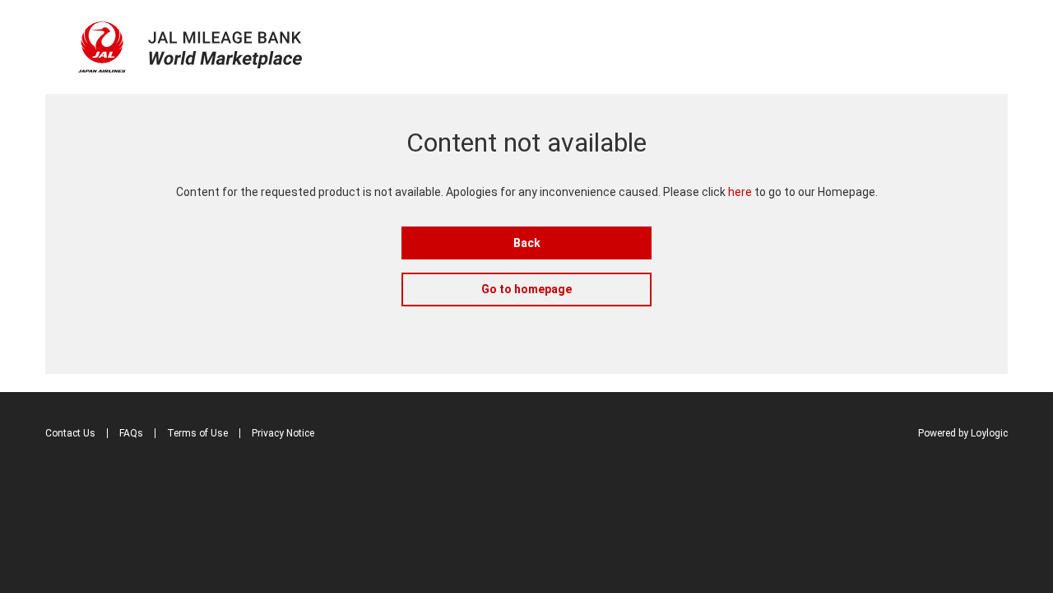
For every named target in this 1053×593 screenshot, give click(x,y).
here (740, 191)
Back (526, 243)
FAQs (131, 433)
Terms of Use (197, 433)
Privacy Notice (283, 433)
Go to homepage (526, 289)
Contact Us (70, 433)
